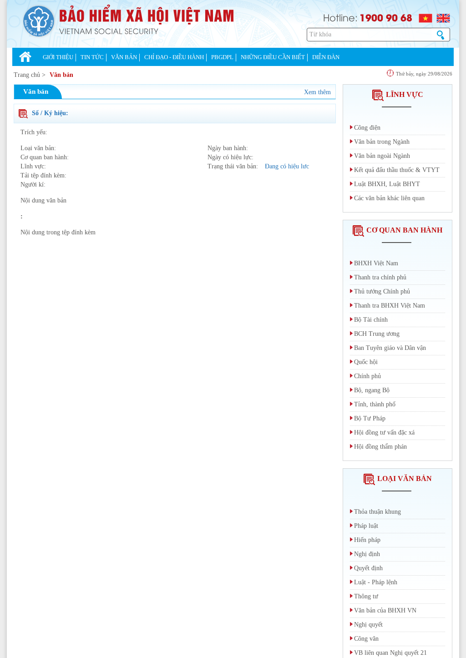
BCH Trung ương (377, 333)
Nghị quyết (368, 624)
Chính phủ (367, 376)
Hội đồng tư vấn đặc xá (384, 432)
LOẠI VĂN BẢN (404, 478)
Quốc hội (366, 362)
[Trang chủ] (25, 58)
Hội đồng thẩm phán (380, 446)
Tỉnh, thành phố (374, 404)
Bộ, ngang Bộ (372, 390)
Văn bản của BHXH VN (385, 610)
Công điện (367, 127)
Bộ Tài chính (371, 319)
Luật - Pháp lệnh (375, 582)
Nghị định (367, 554)
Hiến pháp (367, 540)
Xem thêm (317, 92)
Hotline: (340, 17)
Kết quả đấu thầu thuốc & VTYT (397, 170)
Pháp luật (366, 525)
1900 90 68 (386, 17)
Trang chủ (27, 74)
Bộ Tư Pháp (369, 418)
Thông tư (366, 596)
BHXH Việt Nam (376, 263)
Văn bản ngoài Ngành (382, 155)
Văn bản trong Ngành (382, 141)
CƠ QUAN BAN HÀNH (404, 230)
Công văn (366, 638)
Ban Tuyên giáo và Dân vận (390, 347)
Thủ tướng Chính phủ (382, 291)
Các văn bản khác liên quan (389, 198)
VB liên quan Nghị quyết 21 (390, 652)
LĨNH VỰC (404, 94)
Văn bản (61, 74)
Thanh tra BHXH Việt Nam (389, 305)
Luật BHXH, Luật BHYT (387, 184)
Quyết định (368, 568)
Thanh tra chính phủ (380, 277)
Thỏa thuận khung (377, 511)
